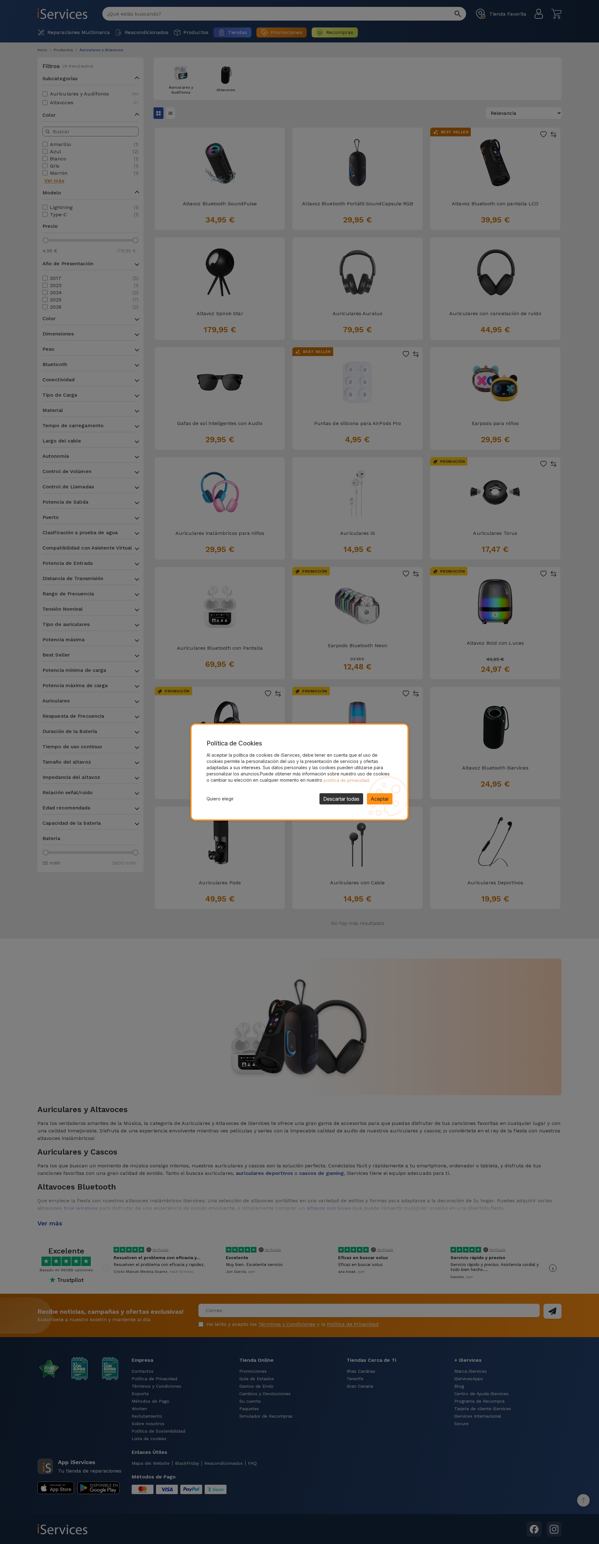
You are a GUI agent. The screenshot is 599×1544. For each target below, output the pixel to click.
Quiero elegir (220, 798)
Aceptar (380, 799)
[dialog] (299, 772)
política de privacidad (346, 780)
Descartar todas (341, 799)
